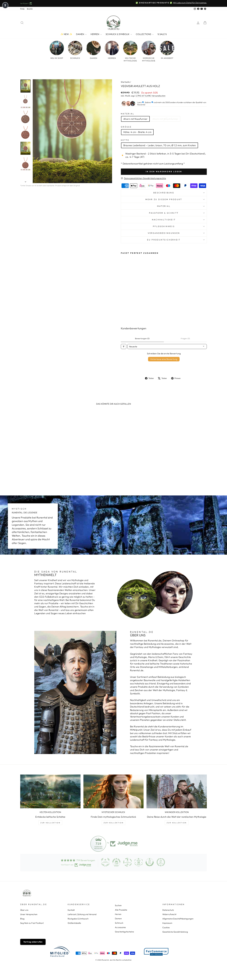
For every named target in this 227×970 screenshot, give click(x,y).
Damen (118, 918)
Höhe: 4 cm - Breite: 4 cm (137, 132)
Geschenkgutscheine (124, 931)
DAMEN (80, 34)
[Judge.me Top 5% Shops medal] (149, 862)
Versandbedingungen (164, 233)
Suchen (118, 905)
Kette (125, 140)
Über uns (24, 910)
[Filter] (123, 346)
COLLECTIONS (144, 34)
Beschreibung (163, 193)
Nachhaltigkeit (164, 219)
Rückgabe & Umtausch (78, 918)
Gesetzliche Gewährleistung (175, 932)
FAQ (22, 9)
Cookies (166, 927)
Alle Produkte (121, 910)
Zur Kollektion (50, 823)
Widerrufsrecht (169, 914)
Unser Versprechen (28, 914)
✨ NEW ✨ (66, 34)
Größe (126, 127)
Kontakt (71, 910)
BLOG (30, 9)
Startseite (125, 82)
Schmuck (119, 923)
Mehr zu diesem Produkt (163, 199)
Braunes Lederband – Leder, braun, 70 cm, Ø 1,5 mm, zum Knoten (159, 145)
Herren (118, 914)
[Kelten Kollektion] (50, 791)
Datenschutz (168, 910)
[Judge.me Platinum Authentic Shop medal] (105, 862)
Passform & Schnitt (164, 213)
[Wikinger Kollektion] (176, 791)
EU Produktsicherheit (163, 240)
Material (127, 114)
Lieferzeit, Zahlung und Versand (82, 914)
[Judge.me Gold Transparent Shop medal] (127, 862)
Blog (22, 918)
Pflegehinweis (164, 226)
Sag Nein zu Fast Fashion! (32, 923)
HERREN (95, 34)
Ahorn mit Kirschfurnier (165, 118)
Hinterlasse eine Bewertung (163, 359)
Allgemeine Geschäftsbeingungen (178, 918)
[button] (5, 5)
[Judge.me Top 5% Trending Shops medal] (161, 862)
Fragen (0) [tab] (185, 338)
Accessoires (120, 927)
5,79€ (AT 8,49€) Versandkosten (151, 96)
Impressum (167, 923)
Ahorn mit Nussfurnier (135, 118)
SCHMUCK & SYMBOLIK (118, 34)
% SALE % (162, 34)
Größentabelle (74, 923)
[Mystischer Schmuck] (113, 791)
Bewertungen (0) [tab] (142, 338)
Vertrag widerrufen (32, 942)
